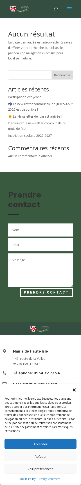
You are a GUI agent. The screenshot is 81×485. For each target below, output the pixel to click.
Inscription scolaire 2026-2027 (30, 135)
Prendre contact (46, 292)
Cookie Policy (27, 479)
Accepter (40, 444)
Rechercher (62, 75)
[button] (74, 390)
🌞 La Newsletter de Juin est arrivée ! (35, 116)
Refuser (40, 456)
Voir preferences (40, 469)
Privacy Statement (49, 479)
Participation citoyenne (24, 97)
